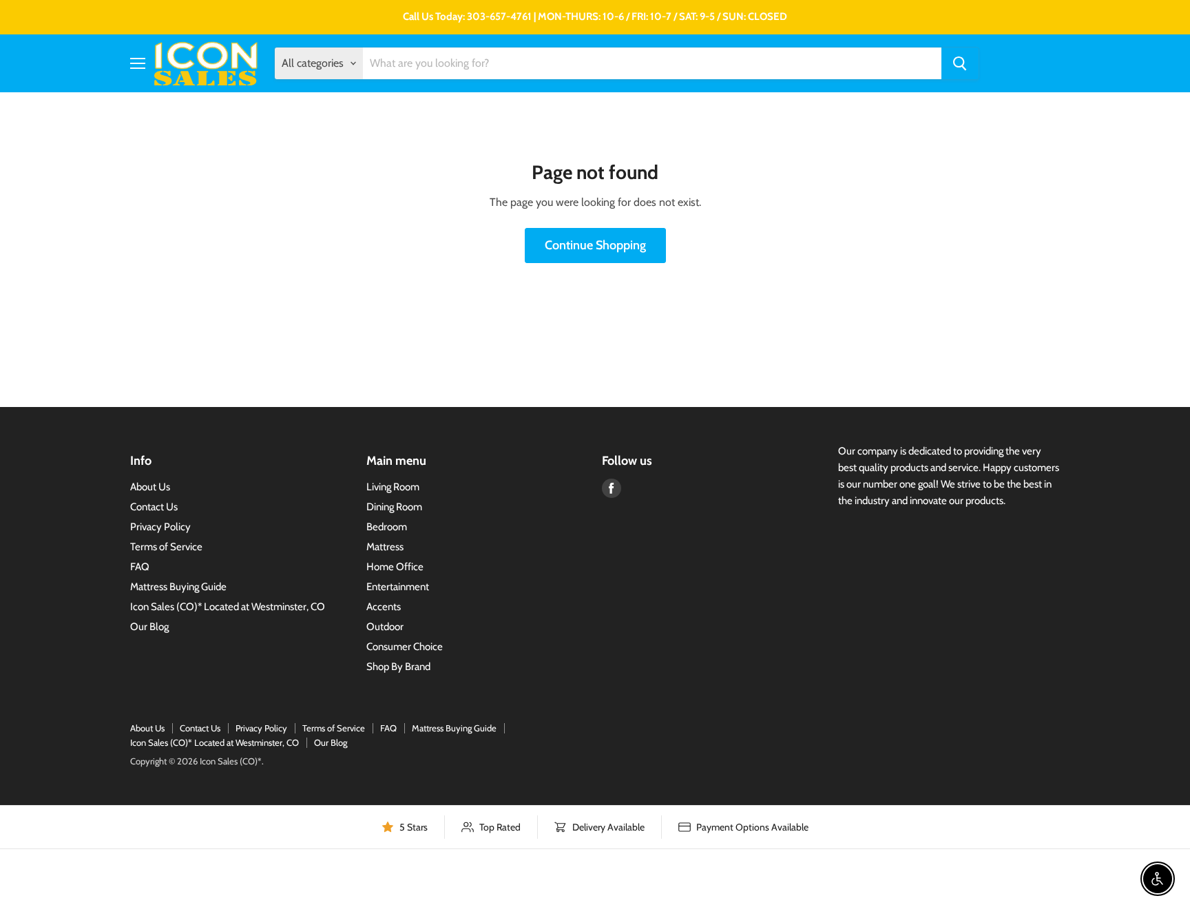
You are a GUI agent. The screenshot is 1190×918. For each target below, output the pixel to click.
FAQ (139, 567)
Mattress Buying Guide (178, 587)
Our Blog (149, 626)
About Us (150, 487)
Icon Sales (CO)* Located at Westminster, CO (227, 607)
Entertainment (397, 587)
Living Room (392, 487)
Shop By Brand (398, 666)
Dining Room (394, 507)
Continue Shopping (595, 245)
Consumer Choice (404, 646)
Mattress (385, 547)
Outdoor (385, 626)
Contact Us (154, 507)
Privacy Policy (160, 527)
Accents (383, 607)
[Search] (960, 63)
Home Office (395, 567)
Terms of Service (166, 547)
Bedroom (386, 527)
